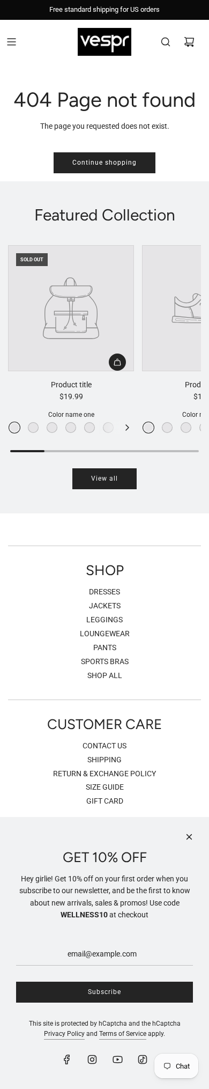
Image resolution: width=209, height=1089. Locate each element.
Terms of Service (122, 1034)
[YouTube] (117, 1059)
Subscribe (104, 992)
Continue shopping (104, 162)
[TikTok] (142, 1059)
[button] (127, 428)
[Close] (189, 837)
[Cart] (189, 42)
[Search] (165, 42)
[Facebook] (67, 1059)
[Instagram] (92, 1059)
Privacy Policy (64, 1034)
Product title (71, 384)
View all (104, 478)
